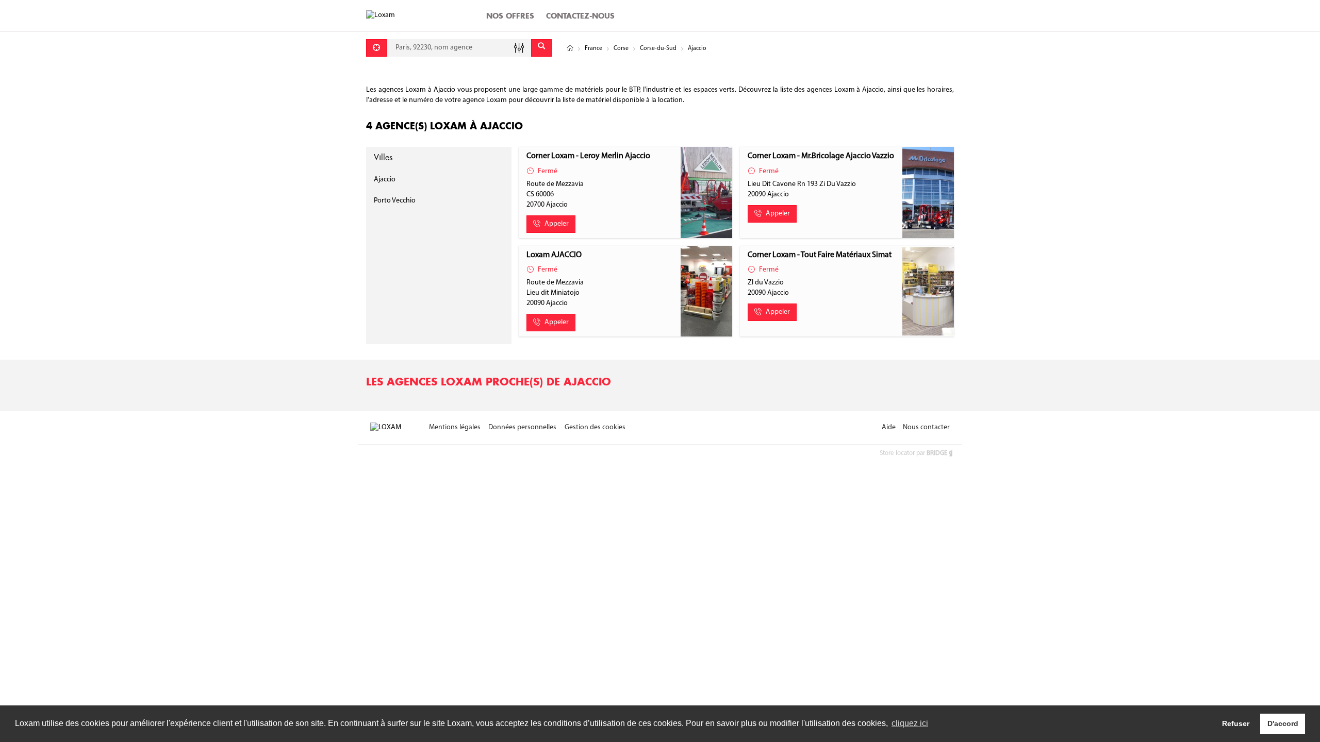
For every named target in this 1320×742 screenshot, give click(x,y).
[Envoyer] (541, 48)
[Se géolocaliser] (376, 48)
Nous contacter (926, 427)
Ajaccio (384, 179)
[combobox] (459, 48)
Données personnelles (522, 427)
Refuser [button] (1235, 723)
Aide (889, 427)
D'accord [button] (1282, 723)
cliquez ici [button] (910, 723)
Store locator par (913, 453)
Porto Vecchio (395, 201)
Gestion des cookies (595, 427)
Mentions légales (455, 427)
